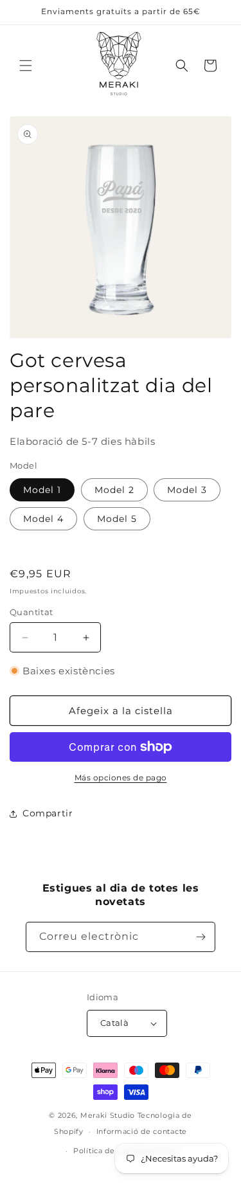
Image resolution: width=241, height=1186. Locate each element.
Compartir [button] (47, 813)
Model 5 (117, 519)
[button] (26, 65)
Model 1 (42, 490)
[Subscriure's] (200, 937)
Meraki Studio (107, 1115)
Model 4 (43, 519)
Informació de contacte (141, 1131)
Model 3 (187, 490)
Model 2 (114, 490)
